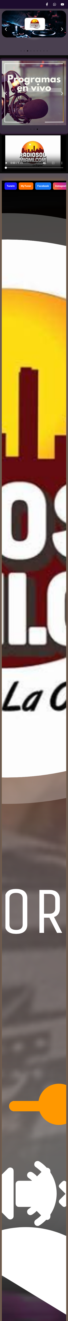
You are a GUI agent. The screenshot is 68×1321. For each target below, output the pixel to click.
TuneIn (11, 185)
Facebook (43, 185)
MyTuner (26, 185)
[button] (6, 29)
